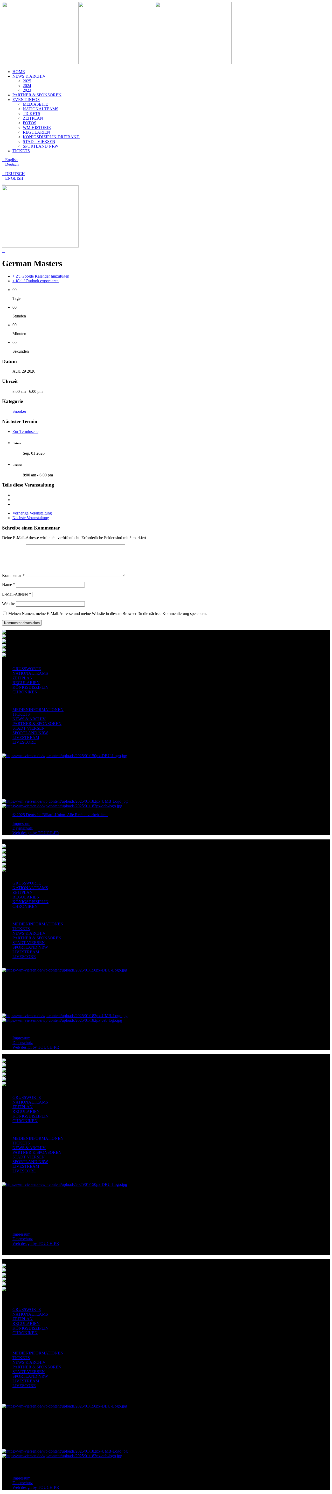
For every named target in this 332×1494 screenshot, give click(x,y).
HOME (18, 71)
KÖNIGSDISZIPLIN (30, 687)
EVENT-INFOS (26, 99)
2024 (27, 85)
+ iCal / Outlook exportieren (35, 281)
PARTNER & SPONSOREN (36, 95)
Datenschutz (22, 828)
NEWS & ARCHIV (29, 76)
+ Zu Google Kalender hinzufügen (40, 276)
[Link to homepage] (40, 63)
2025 (27, 81)
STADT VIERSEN (39, 141)
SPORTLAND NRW (40, 146)
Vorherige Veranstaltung (32, 513)
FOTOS (29, 123)
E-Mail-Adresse (16, 594)
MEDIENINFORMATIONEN (38, 709)
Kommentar (13, 575)
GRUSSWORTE (26, 668)
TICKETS (31, 113)
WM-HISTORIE (37, 127)
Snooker (19, 411)
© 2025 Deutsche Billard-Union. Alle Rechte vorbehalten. (60, 815)
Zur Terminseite (25, 431)
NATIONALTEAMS (40, 109)
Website (8, 603)
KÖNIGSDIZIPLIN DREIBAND (51, 137)
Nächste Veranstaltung (30, 518)
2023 (27, 90)
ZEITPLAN (33, 118)
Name (8, 584)
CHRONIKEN (25, 692)
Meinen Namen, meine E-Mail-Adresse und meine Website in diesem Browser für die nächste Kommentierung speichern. (107, 613)
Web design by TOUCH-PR (35, 833)
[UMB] (65, 801)
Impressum (21, 823)
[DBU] (64, 755)
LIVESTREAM (25, 737)
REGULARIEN (36, 132)
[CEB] (62, 806)
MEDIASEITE (35, 104)
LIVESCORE (24, 742)
